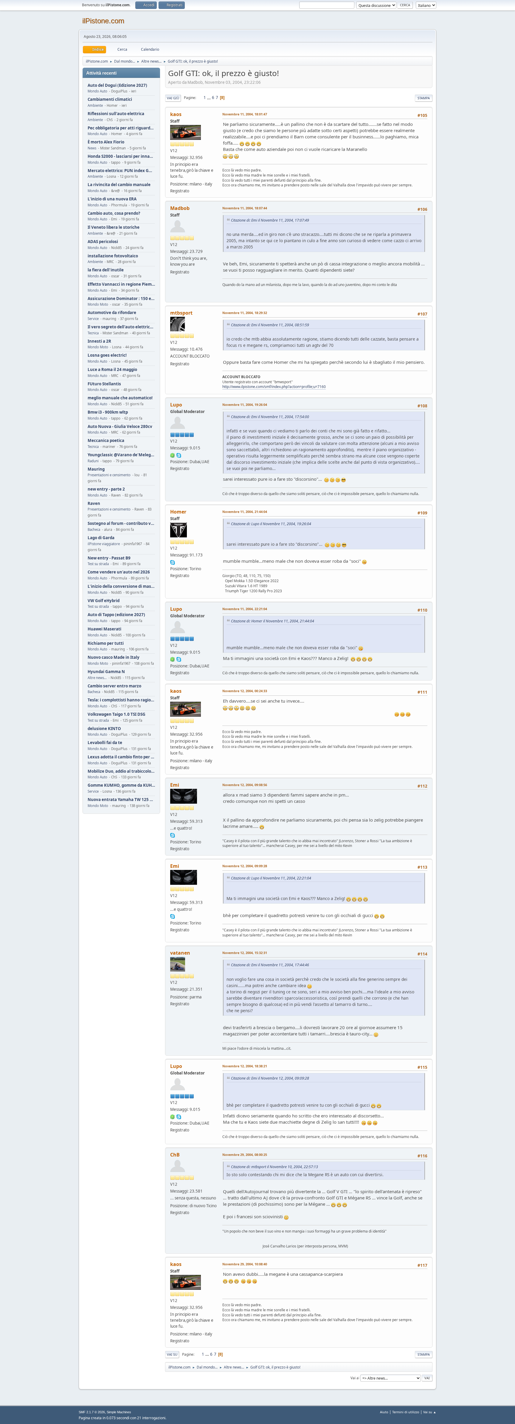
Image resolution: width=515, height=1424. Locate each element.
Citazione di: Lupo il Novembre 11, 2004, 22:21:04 (271, 878)
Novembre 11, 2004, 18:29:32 (244, 312)
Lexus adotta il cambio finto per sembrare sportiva (121, 757)
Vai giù (173, 98)
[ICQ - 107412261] (172, 454)
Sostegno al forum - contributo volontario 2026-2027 (121, 523)
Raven (94, 503)
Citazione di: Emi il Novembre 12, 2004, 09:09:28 (270, 1078)
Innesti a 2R (99, 341)
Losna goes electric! (107, 355)
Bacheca (94, 529)
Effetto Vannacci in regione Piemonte (121, 284)
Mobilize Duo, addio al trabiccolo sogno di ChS (121, 771)
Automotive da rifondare (112, 312)
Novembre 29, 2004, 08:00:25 (244, 1154)
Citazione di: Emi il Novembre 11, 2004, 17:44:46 (270, 964)
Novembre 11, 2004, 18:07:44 (244, 208)
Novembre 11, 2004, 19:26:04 (244, 404)
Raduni (93, 461)
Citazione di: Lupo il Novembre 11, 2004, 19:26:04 (271, 523)
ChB (175, 1154)
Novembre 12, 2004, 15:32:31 (244, 952)
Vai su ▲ (429, 1412)
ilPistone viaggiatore (104, 544)
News (92, 148)
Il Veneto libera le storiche (113, 227)
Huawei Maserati (104, 629)
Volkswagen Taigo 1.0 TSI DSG (116, 714)
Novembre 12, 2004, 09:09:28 (244, 866)
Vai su (172, 1354)
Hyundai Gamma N (106, 671)
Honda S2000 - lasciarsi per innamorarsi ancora (121, 156)
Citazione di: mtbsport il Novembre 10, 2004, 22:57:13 (274, 1166)
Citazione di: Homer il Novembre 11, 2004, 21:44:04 (272, 621)
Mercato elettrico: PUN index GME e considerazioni (121, 170)
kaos (176, 114)
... (209, 97)
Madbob (180, 208)
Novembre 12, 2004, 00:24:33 (244, 691)
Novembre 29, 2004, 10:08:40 (244, 1264)
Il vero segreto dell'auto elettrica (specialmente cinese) (121, 327)
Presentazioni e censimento (109, 475)
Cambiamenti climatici (110, 99)
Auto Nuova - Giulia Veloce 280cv (120, 426)
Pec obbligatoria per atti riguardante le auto (121, 128)
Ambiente (95, 105)
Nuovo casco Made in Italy (113, 657)
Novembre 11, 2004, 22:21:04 (244, 609)
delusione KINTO (104, 728)
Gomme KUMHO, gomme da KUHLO (121, 785)
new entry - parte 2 (106, 489)
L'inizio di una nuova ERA (112, 199)
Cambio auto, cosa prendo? (114, 213)
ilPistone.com (103, 21)
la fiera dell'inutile (106, 270)
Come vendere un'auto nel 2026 (119, 572)
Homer (178, 511)
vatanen (180, 953)
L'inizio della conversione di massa (121, 586)
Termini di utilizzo (405, 1412)
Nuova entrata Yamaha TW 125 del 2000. (121, 799)
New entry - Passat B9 (109, 558)
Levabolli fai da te (105, 742)
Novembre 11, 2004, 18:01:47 (244, 114)
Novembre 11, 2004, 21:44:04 (244, 511)
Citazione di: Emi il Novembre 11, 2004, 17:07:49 (270, 220)
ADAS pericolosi (103, 241)
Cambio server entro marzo (114, 686)
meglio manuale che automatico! (120, 398)
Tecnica (93, 333)
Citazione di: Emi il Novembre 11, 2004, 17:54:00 (270, 416)
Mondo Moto (98, 304)
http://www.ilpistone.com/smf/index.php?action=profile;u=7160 (274, 386)
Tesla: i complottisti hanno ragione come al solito (121, 700)
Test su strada (98, 564)
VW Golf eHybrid (104, 600)
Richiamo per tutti (106, 643)
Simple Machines (119, 1412)
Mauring (96, 469)
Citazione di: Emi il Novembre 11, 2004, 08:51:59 (270, 324)
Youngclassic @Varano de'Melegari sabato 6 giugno (121, 454)
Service (93, 318)
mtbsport (181, 313)
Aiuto (384, 1412)
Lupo (176, 404)
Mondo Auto (97, 91)
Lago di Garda (101, 537)
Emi (174, 785)
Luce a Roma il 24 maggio (112, 369)
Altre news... (97, 677)
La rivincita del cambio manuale (119, 184)
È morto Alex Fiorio (106, 142)
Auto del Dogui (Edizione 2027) (117, 85)
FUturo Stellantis (104, 383)
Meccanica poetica (106, 440)
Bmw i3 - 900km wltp (108, 412)
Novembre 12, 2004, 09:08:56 (244, 785)
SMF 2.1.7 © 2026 (92, 1412)
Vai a (354, 1377)
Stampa (424, 98)
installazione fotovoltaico (113, 256)
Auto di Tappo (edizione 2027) (116, 614)
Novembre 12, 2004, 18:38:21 (244, 1066)
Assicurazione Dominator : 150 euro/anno (121, 298)
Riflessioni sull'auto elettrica (116, 113)
